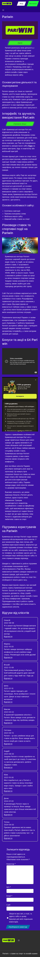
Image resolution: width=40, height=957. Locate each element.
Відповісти (8, 636)
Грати (20, 43)
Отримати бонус (20, 124)
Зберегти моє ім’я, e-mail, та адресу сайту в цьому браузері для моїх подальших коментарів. (21, 918)
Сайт (8, 905)
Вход (21, 3)
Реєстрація (33, 3)
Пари (30, 146)
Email (9, 896)
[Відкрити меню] (3, 10)
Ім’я (9, 887)
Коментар (11, 864)
